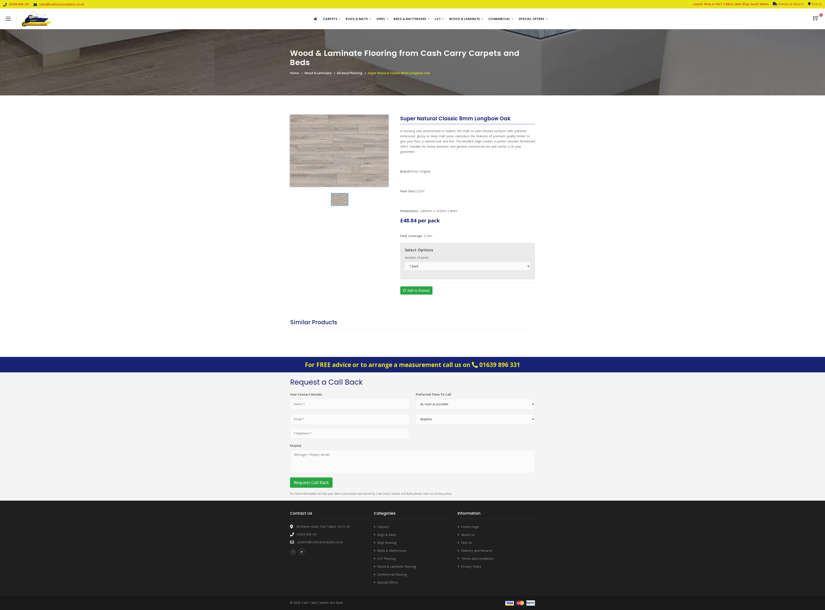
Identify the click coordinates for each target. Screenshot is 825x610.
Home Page (470, 526)
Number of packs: (417, 257)
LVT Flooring (386, 558)
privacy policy (442, 493)
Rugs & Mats (357, 19)
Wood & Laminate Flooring (396, 566)
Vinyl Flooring (387, 542)
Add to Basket (418, 290)
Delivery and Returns (476, 550)
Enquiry (295, 445)
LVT (438, 19)
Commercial (499, 19)
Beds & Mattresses (410, 19)
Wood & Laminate (464, 19)
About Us (468, 534)
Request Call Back (311, 482)
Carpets (330, 19)
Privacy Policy (471, 566)
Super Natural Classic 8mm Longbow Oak (399, 73)
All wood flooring (349, 73)
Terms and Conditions (477, 558)
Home (294, 73)
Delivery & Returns (790, 4)
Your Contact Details (306, 394)
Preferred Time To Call (433, 394)
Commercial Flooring (392, 574)
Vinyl (380, 19)
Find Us (816, 4)
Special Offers (531, 19)
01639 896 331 (499, 365)
